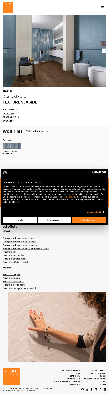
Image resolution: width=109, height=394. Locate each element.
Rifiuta (20, 220)
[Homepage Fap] (8, 7)
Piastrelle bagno (11, 274)
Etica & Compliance (71, 370)
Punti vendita (10, 110)
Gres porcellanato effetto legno (19, 241)
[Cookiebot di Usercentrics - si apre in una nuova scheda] (94, 173)
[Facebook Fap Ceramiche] (91, 389)
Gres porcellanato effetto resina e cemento (26, 248)
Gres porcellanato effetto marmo (20, 238)
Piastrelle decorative (13, 255)
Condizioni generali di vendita (66, 381)
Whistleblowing (98, 373)
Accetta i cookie (89, 220)
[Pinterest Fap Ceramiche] (96, 389)
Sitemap (102, 384)
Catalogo (8, 113)
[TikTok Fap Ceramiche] (105, 389)
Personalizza (53, 220)
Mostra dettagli (94, 212)
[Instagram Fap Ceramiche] (87, 389)
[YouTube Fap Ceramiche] (82, 389)
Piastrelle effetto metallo (16, 262)
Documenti (8, 121)
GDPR (78, 373)
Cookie (103, 376)
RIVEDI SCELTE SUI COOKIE (95, 379)
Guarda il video (11, 117)
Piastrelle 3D (9, 251)
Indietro (7, 91)
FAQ (104, 381)
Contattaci (74, 384)
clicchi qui (70, 197)
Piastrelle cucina (11, 278)
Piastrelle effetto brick (14, 258)
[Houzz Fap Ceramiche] (100, 389)
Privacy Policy (99, 370)
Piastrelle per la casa (14, 284)
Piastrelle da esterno (13, 281)
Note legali (75, 376)
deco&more (14, 96)
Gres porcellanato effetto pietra (20, 245)
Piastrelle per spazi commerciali (19, 288)
